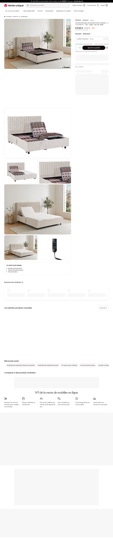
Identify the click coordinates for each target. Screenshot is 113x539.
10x (86, 51)
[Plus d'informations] (108, 44)
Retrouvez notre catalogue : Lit (13, 282)
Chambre (9, 16)
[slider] (42, 105)
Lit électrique (24, 16)
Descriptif (78, 34)
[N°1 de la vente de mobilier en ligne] (14, 5)
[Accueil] (4, 16)
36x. (94, 51)
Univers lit (15, 16)
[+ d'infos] (96, 51)
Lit (19, 16)
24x (91, 51)
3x (82, 51)
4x (84, 51)
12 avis (92, 20)
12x (88, 51)
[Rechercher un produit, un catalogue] (28, 5)
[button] (37, 88)
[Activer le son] (11, 105)
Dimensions (86, 34)
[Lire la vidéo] (7, 105)
